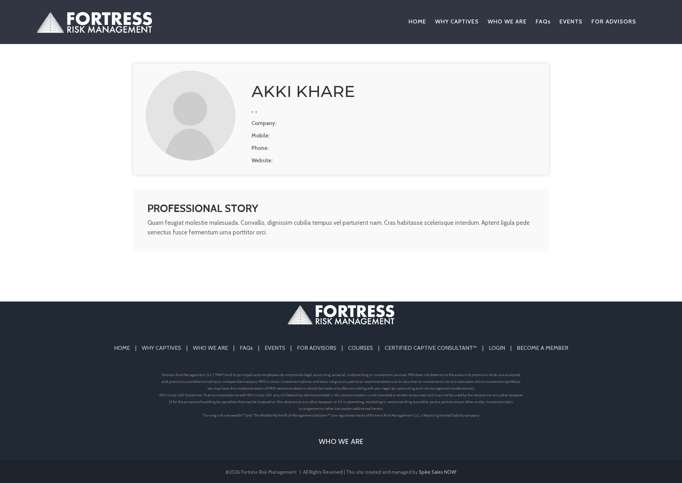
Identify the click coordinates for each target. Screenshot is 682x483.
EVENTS (275, 347)
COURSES (360, 347)
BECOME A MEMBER (542, 347)
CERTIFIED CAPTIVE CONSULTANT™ (431, 347)
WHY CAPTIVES (161, 347)
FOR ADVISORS (316, 347)
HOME (122, 347)
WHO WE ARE (210, 347)
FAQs (246, 347)
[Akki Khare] (191, 116)
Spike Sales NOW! (437, 472)
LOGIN (497, 347)
